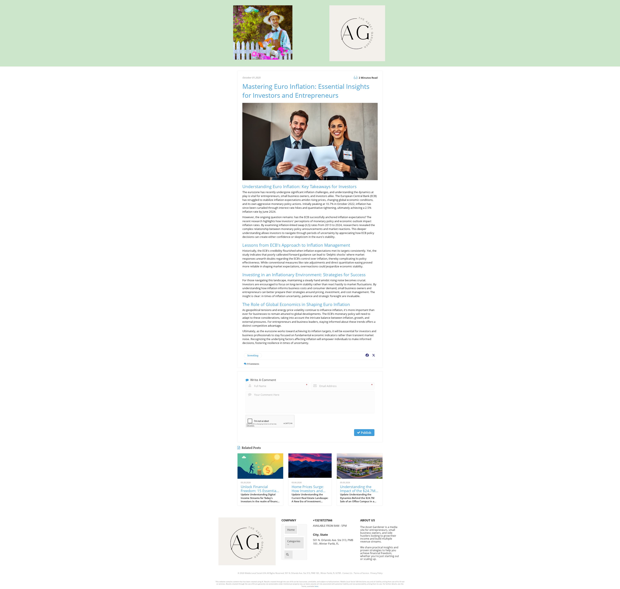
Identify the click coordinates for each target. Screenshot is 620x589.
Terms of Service (361, 573)
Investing (252, 355)
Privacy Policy (376, 573)
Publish (365, 432)
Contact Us (347, 573)
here (316, 586)
